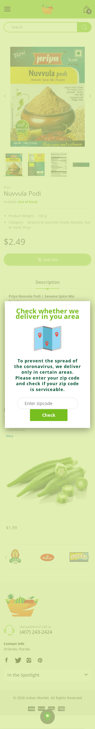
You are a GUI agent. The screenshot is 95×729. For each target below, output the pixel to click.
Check (48, 415)
